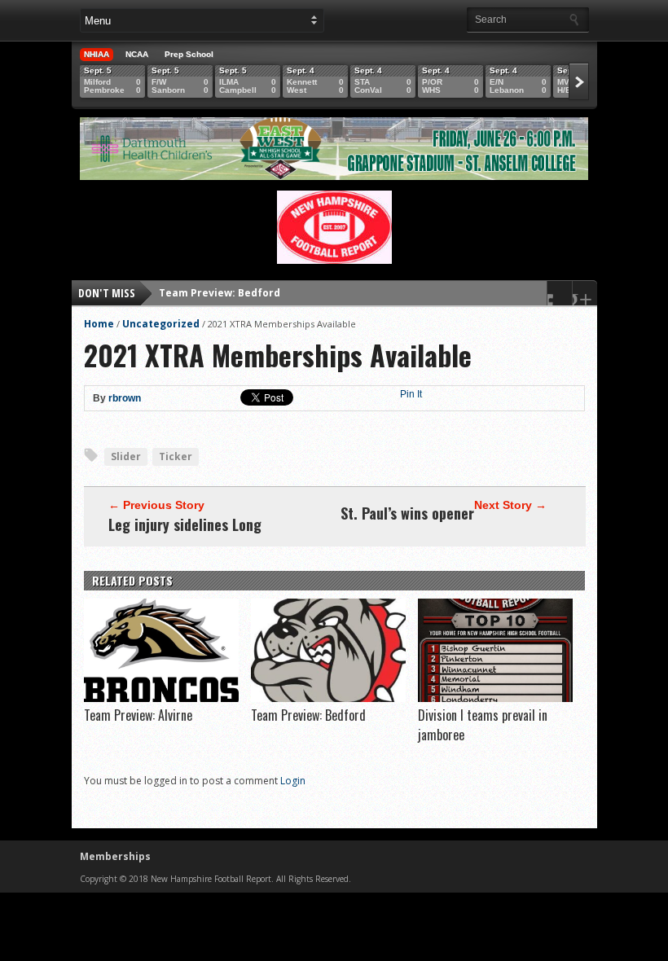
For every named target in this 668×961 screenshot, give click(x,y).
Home (99, 324)
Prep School (189, 54)
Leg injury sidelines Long (184, 524)
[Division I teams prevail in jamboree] (495, 697)
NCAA (136, 54)
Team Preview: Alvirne (138, 715)
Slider (126, 456)
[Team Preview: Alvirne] (161, 697)
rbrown (124, 398)
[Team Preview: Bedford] (328, 697)
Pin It (411, 394)
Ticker (175, 456)
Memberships (115, 856)
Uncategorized (161, 324)
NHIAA (96, 54)
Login (292, 781)
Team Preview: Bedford (219, 293)
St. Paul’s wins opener (407, 513)
